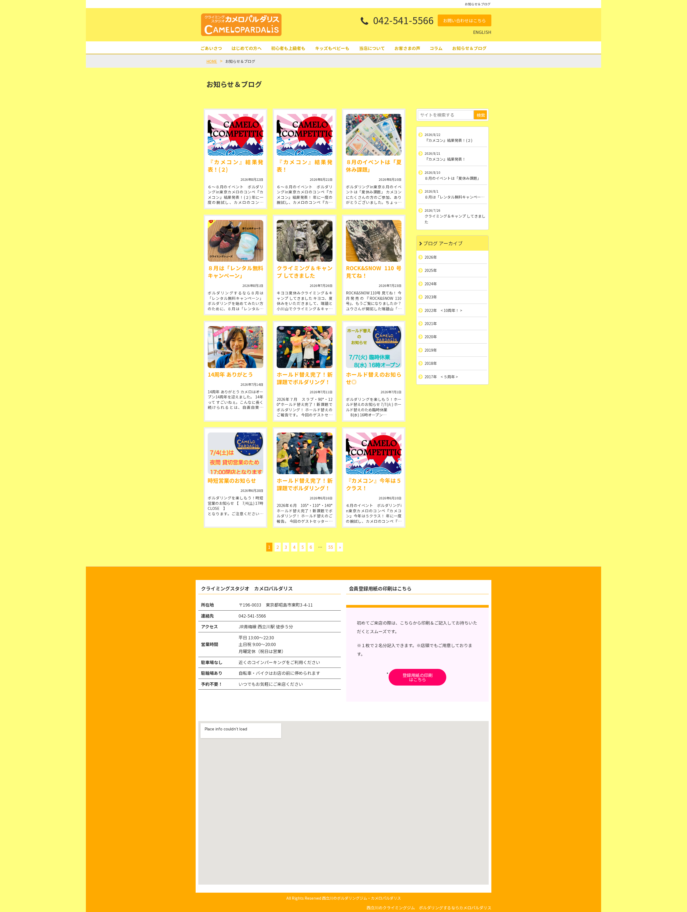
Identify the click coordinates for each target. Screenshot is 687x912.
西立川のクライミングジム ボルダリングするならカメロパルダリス (429, 907)
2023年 (431, 297)
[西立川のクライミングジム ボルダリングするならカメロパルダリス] (241, 24)
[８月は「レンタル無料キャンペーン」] (235, 241)
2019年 (431, 350)
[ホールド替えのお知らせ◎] (373, 347)
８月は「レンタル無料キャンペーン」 (235, 271)
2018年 (431, 363)
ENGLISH (482, 32)
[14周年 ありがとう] (235, 347)
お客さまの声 (407, 48)
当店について (372, 48)
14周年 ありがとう (230, 374)
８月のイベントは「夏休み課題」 (373, 165)
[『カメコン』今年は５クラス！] (373, 453)
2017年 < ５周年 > (441, 376)
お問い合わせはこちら (464, 20)
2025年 (431, 270)
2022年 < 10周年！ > (443, 310)
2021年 (431, 323)
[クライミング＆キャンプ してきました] (304, 241)
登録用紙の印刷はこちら (418, 677)
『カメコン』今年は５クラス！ (373, 484)
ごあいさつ (211, 48)
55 (330, 547)
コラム (436, 48)
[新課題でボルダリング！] (304, 347)
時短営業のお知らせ (232, 480)
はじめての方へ (247, 48)
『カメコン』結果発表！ (304, 165)
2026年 (431, 257)
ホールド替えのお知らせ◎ (373, 378)
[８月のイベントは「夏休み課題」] (373, 135)
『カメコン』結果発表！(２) (235, 165)
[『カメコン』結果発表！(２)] (235, 135)
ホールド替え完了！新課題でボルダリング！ (304, 378)
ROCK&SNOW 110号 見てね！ (373, 271)
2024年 (431, 283)
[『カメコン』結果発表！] (304, 135)
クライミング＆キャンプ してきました (304, 271)
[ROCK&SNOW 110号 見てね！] (373, 241)
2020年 (431, 336)
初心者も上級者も (288, 48)
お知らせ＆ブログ (469, 48)
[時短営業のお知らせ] (235, 453)
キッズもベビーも (332, 48)
